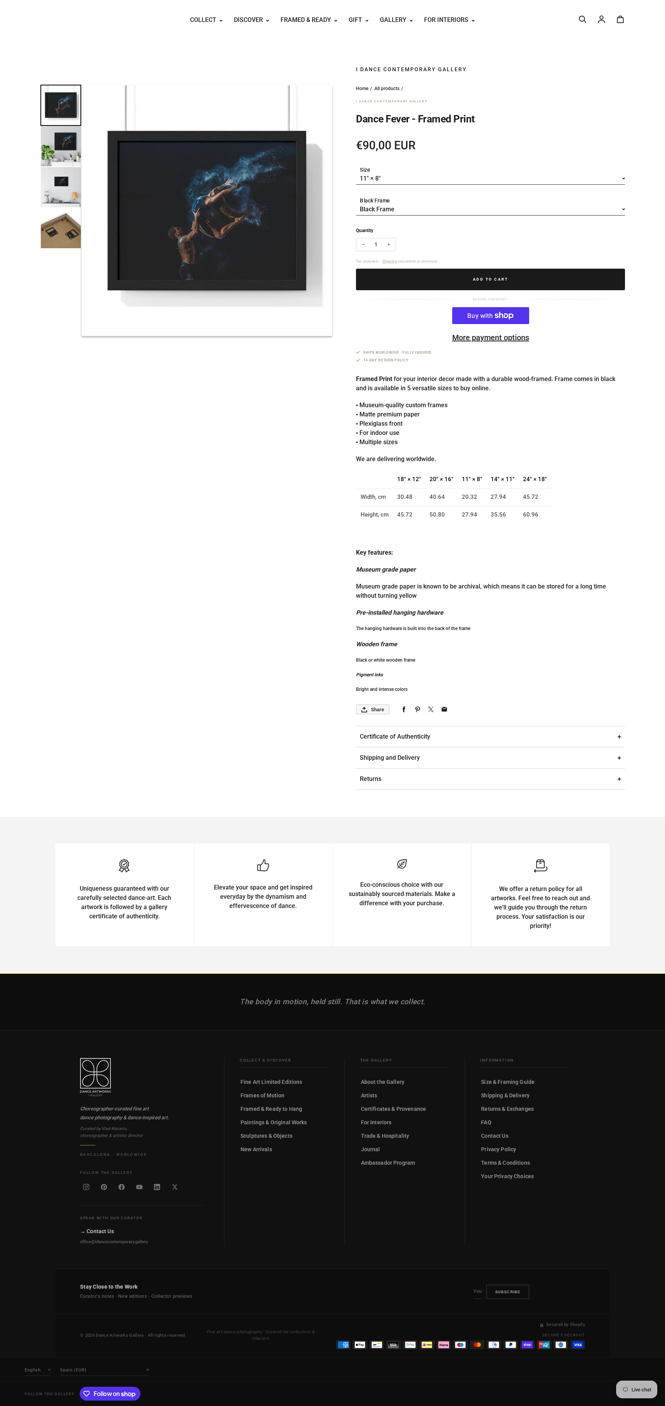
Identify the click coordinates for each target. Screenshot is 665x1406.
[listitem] (86, 1187)
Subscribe (508, 1292)
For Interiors (376, 1122)
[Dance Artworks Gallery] (141, 1077)
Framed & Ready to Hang (271, 1109)
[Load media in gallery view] (61, 105)
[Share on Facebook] (404, 709)
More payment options (490, 337)
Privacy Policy (498, 1149)
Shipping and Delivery (390, 757)
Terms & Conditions (505, 1163)
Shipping (389, 261)
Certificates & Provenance (393, 1109)
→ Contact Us (97, 1231)
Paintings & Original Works (274, 1122)
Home (362, 88)
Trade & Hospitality (385, 1136)
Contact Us (494, 1136)
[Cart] (620, 19)
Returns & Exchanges (507, 1109)
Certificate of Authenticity (395, 736)
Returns (370, 778)
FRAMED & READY (306, 19)
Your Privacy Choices (507, 1176)
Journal (370, 1149)
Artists (369, 1095)
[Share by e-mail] (444, 709)
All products (386, 88)
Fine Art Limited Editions (271, 1082)
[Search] (582, 19)
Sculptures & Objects (266, 1136)
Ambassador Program (388, 1163)
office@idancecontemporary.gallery (114, 1241)
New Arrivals (256, 1149)
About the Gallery (382, 1082)
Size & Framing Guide (508, 1082)
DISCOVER (249, 19)
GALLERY (394, 19)
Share (377, 709)
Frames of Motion (262, 1095)
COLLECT (204, 19)
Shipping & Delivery (505, 1095)
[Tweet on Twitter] (431, 709)
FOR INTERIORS (447, 19)
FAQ (486, 1122)
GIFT (356, 19)
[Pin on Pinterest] (417, 709)
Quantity (364, 230)
